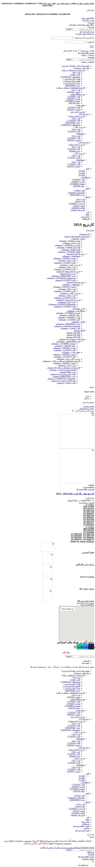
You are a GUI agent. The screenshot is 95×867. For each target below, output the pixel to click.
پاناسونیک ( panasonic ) (76, 193)
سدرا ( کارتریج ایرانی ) (71, 83)
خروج (92, 387)
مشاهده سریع (89, 487)
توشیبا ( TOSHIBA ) (72, 101)
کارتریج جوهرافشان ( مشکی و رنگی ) (70, 88)
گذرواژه (90, 42)
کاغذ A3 (82, 171)
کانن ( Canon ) (79, 190)
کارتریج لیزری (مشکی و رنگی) (73, 70)
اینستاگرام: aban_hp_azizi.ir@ (82, 541)
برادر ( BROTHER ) (72, 86)
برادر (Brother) (74, 151)
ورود (91, 46)
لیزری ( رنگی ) (79, 127)
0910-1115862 (88, 528)
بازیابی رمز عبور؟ (87, 51)
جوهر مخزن (80, 105)
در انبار (86, 398)
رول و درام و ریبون (77, 112)
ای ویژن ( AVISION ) (76, 204)
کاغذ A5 (82, 175)
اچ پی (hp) (76, 72)
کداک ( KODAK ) (78, 208)
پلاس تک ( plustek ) (78, 210)
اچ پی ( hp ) (76, 90)
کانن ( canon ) (75, 75)
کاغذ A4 (82, 173)
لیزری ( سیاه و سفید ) (76, 116)
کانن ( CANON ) (73, 96)
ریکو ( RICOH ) (74, 103)
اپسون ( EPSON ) (73, 92)
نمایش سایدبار (88, 406)
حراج (87, 396)
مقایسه (86, 828)
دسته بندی (90, 230)
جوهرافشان (80, 134)
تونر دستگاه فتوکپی (77, 94)
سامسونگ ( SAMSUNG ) (70, 77)
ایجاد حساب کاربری (83, 34)
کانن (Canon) (80, 201)
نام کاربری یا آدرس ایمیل (84, 38)
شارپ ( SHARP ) (73, 99)
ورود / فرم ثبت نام (82, 830)
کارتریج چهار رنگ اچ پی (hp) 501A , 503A (75, 493)
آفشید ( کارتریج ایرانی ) (71, 81)
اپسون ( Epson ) (79, 206)
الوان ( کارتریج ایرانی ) (71, 79)
